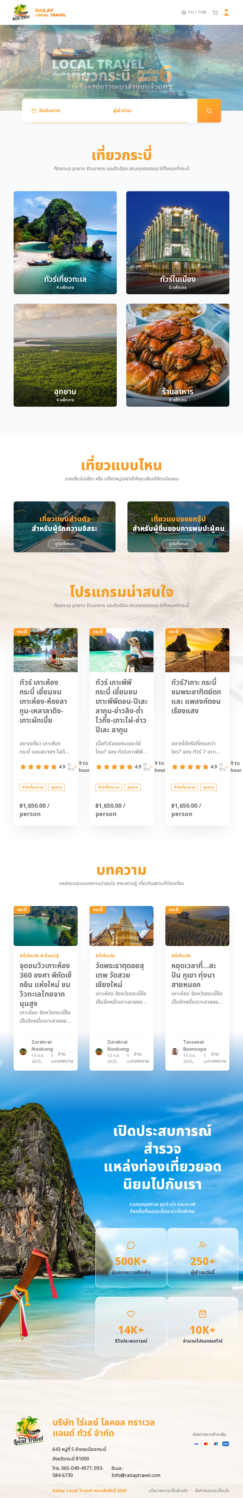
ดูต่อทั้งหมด (64, 544)
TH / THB (197, 12)
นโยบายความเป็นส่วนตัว (168, 1491)
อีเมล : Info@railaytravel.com (135, 1472)
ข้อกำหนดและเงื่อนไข (212, 1491)
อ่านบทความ (65, 1057)
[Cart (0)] (215, 12)
